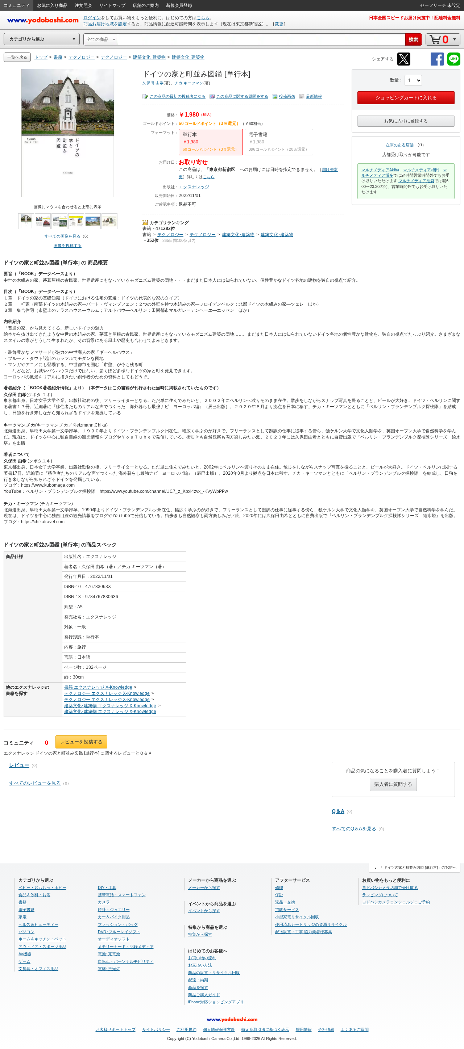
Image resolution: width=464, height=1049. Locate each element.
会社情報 (326, 1029)
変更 (279, 23)
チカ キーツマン (188, 83)
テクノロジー (170, 234)
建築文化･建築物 (238, 234)
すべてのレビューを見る (35, 783)
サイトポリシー (156, 1029)
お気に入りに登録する (406, 120)
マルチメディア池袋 (416, 181)
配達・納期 (198, 980)
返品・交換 (285, 902)
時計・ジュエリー (114, 909)
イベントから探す (204, 911)
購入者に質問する (393, 784)
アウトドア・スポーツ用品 (42, 946)
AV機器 (24, 954)
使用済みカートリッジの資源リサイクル (311, 924)
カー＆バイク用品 (114, 917)
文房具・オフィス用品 (38, 968)
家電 (22, 917)
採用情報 (304, 1029)
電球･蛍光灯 (109, 968)
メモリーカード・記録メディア (126, 946)
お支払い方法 (200, 965)
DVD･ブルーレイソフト (119, 932)
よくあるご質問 (355, 1029)
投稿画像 (287, 96)
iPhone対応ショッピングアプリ (216, 1002)
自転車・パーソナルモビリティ (126, 961)
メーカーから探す (204, 887)
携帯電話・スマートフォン (122, 895)
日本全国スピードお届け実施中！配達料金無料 (414, 17)
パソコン (26, 932)
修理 (279, 887)
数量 (394, 80)
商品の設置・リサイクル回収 (214, 972)
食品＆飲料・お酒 (34, 895)
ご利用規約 (186, 1029)
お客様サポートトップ (116, 1029)
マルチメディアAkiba (380, 170)
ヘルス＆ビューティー (38, 924)
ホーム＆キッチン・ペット (42, 939)
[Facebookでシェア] (437, 64)
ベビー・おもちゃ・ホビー (42, 887)
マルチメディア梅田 (421, 170)
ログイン (92, 17)
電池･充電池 (109, 954)
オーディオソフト (114, 939)
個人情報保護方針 (219, 1029)
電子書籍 (26, 909)
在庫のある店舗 (400, 145)
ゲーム (24, 961)
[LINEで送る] (453, 64)
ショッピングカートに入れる (406, 97)
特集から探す (200, 934)
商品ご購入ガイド (204, 995)
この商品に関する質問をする (242, 96)
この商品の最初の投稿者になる (178, 96)
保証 (279, 895)
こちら (203, 17)
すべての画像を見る (62, 236)
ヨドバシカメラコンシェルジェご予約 (396, 902)
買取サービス (287, 909)
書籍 (146, 228)
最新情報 (314, 96)
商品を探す (198, 987)
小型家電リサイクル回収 (297, 917)
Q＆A (338, 811)
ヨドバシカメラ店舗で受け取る (390, 887)
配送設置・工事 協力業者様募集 (303, 932)
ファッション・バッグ (118, 924)
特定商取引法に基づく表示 (265, 1029)
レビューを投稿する (81, 741)
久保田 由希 (152, 83)
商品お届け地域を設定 (105, 23)
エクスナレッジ (194, 186)
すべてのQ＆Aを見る (354, 828)
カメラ (104, 902)
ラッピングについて (380, 895)
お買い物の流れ (202, 958)
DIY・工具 (107, 887)
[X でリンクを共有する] (403, 64)
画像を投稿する (68, 245)
